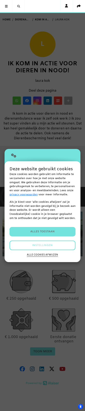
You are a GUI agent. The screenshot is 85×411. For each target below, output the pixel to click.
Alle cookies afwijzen (42, 255)
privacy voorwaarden (23, 194)
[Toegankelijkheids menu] (80, 406)
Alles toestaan (42, 231)
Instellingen (42, 245)
